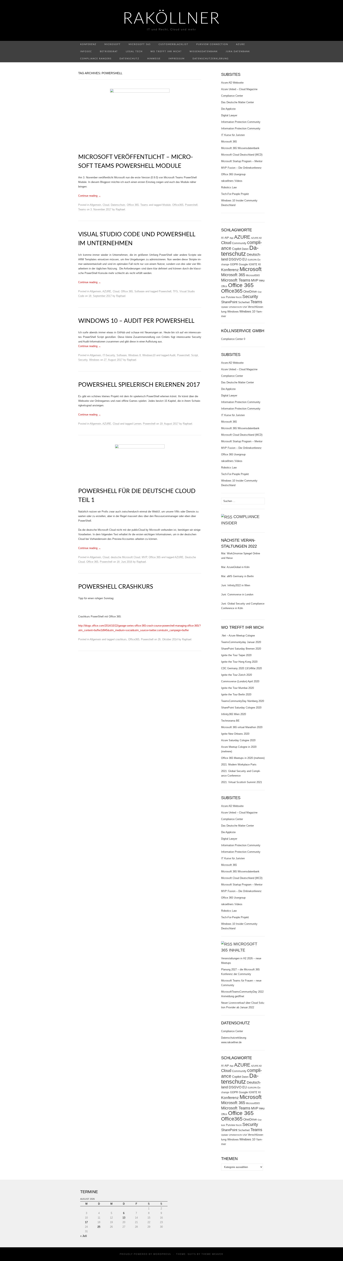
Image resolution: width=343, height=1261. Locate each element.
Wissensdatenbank (204, 51)
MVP (144, 557)
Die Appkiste (228, 108)
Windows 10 (247, 311)
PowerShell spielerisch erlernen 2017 (139, 385)
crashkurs (121, 639)
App (231, 238)
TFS (175, 291)
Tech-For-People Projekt (235, 193)
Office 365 (133, 204)
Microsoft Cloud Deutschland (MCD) (241, 154)
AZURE (106, 291)
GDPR (234, 264)
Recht (239, 297)
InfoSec (86, 51)
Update (224, 307)
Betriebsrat (109, 51)
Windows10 (148, 355)
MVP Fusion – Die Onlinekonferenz (241, 167)
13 (123, 1217)
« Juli (83, 1235)
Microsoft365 (253, 275)
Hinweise (154, 59)
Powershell (191, 204)
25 (98, 1226)
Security (83, 359)
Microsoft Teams (235, 280)
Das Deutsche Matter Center (237, 102)
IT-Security (109, 355)
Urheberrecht (235, 307)
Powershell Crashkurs (115, 587)
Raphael (120, 209)
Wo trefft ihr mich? (166, 51)
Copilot (236, 248)
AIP (226, 237)
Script (194, 355)
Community (239, 243)
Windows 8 (134, 355)
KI (259, 264)
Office (224, 286)
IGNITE (253, 264)
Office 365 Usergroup (233, 174)
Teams (144, 204)
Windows (94, 359)
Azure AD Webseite (232, 82)
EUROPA (252, 260)
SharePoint (229, 302)
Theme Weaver (212, 1254)
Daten (245, 249)
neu (261, 280)
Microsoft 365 (140, 44)
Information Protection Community (240, 121)
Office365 (177, 204)
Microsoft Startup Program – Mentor (241, 161)
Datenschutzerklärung (211, 59)
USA (245, 307)
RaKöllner (171, 19)
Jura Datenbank (238, 51)
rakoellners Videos (231, 180)
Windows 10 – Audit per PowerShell (136, 321)
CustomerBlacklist (173, 44)
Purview (230, 297)
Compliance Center (232, 95)
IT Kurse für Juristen (233, 135)
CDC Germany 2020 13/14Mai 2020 (241, 668)
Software (139, 291)
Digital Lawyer (229, 115)
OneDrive (250, 291)
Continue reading (89, 195)
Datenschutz (129, 59)
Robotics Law (229, 187)
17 (86, 1222)
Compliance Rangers (96, 59)
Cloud (106, 204)
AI (222, 237)
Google (243, 264)
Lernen (137, 423)
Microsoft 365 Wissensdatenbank (240, 148)
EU (244, 259)
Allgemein (95, 204)
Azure (240, 44)
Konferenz (88, 44)
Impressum (177, 59)
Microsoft (112, 44)
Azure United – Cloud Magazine (239, 89)
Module (166, 204)
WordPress (162, 1254)
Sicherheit (244, 302)
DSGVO (235, 259)
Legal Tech (134, 51)
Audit (172, 355)
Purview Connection (212, 44)
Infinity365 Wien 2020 (233, 714)
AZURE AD (256, 238)
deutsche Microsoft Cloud (125, 557)
